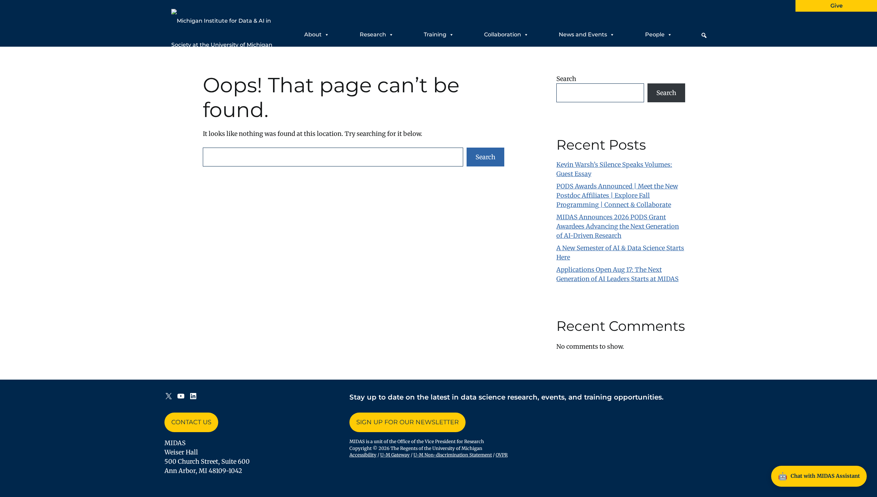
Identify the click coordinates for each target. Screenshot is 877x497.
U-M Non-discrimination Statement (452, 455)
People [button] (655, 34)
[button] (704, 35)
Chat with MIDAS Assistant (819, 476)
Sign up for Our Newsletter (407, 422)
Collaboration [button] (502, 34)
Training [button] (435, 34)
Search (485, 157)
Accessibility (362, 455)
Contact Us (191, 422)
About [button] (313, 34)
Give (836, 5)
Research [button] (373, 34)
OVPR (502, 455)
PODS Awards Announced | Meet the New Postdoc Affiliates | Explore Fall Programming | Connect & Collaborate (617, 195)
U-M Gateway (395, 455)
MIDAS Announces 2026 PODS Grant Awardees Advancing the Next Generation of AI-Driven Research (617, 226)
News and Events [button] (583, 34)
